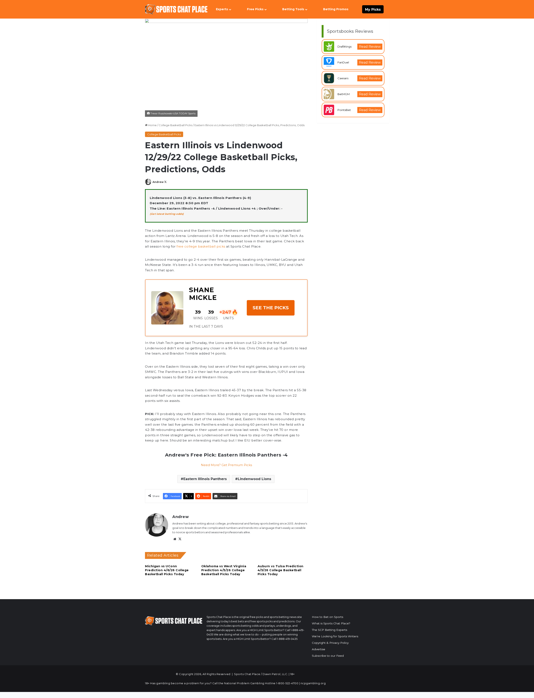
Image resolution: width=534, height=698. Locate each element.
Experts (222, 9)
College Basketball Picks (175, 125)
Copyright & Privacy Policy (330, 642)
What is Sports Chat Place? (331, 623)
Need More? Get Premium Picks (226, 465)
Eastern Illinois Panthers (205, 479)
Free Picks (255, 9)
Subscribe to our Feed (328, 655)
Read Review (370, 47)
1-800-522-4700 (287, 683)
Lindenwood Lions (254, 479)
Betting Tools (293, 9)
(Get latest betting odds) (167, 213)
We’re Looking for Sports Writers (335, 636)
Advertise (318, 649)
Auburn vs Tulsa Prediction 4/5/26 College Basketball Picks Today (281, 570)
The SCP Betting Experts (329, 629)
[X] (179, 539)
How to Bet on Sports (327, 617)
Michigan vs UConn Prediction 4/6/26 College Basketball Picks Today (167, 570)
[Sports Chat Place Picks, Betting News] (176, 9)
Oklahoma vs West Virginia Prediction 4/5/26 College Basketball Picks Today (223, 570)
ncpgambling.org (313, 683)
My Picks (373, 9)
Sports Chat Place (247, 674)
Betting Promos (335, 9)
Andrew (158, 182)
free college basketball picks (200, 246)
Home (152, 125)
